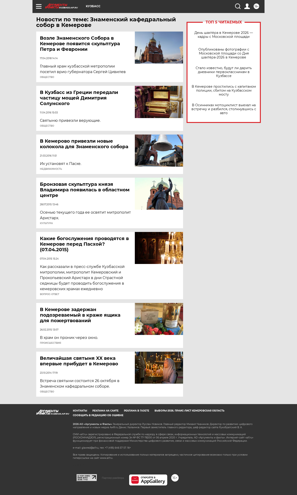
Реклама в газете (136, 410)
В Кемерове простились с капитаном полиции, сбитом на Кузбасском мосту (224, 90)
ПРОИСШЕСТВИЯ (50, 343)
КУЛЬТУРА (46, 223)
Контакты (80, 410)
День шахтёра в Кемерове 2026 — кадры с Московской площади (223, 35)
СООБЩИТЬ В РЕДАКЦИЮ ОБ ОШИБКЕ (98, 415)
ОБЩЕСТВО (47, 77)
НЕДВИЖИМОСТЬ (51, 169)
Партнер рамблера (113, 477)
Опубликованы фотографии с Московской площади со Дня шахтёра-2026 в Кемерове (223, 53)
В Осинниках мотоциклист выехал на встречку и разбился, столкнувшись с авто (223, 109)
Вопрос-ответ (49, 294)
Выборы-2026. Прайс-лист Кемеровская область (189, 410)
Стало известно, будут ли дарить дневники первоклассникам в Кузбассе (224, 72)
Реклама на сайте (105, 410)
